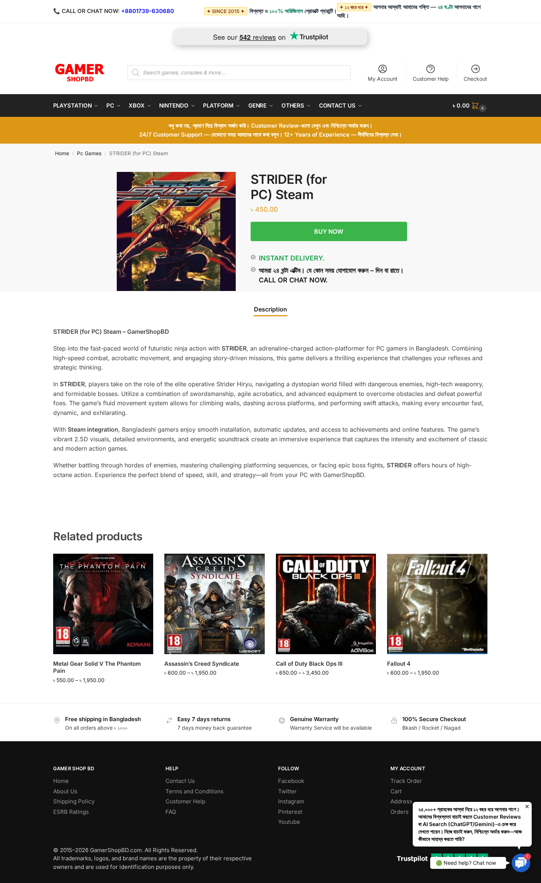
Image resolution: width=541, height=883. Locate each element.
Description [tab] (270, 309)
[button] (470, 106)
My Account (382, 79)
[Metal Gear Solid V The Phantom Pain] (103, 604)
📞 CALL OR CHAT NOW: (86, 11)
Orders (399, 811)
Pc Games (89, 153)
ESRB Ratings (71, 811)
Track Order (406, 780)
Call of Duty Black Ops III (309, 663)
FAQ (170, 811)
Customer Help (431, 79)
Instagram (291, 801)
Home (62, 153)
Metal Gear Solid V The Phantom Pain (97, 667)
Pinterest (290, 811)
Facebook (291, 780)
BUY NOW (328, 231)
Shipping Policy (73, 801)
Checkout (475, 79)
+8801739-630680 (147, 11)
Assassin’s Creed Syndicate (201, 663)
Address (401, 801)
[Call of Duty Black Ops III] (326, 604)
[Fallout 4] (437, 604)
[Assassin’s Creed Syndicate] (214, 604)
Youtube (289, 821)
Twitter (287, 791)
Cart (396, 791)
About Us (65, 791)
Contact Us (180, 780)
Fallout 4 (398, 663)
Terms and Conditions (194, 791)
